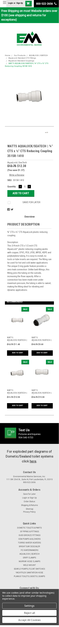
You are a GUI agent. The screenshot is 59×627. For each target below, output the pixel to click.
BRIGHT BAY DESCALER (29, 546)
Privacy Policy (29, 512)
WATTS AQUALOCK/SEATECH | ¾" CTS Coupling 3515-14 (42, 392)
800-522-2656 (44, 3)
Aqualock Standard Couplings (21, 61)
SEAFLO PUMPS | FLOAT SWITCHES (29, 569)
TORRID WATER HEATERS (29, 543)
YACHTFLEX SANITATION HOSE (29, 572)
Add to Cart (17, 353)
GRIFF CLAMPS (29, 558)
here (33, 461)
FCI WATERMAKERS (29, 550)
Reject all (29, 613)
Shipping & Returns (29, 505)
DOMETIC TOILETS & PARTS (29, 528)
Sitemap (29, 509)
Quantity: (11, 186)
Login (10, 3)
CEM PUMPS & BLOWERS (29, 539)
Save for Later (29, 494)
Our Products (19, 55)
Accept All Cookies (29, 620)
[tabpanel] (17, 333)
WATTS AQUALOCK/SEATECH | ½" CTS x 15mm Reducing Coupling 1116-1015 (42, 339)
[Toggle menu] (4, 4)
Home (7, 55)
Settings (29, 606)
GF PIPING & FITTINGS (29, 531)
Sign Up (19, 3)
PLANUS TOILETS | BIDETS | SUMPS (29, 576)
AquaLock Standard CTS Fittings (22, 58)
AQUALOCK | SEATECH (38, 55)
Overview (29, 216)
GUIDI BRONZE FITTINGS (29, 535)
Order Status (29, 501)
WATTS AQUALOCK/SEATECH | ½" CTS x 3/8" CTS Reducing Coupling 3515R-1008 (17, 392)
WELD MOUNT (29, 565)
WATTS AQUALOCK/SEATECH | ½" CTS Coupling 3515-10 (17, 339)
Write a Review (16, 175)
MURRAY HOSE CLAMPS (29, 561)
